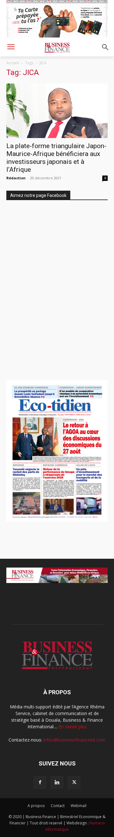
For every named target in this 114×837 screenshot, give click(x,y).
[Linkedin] (57, 782)
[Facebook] (40, 782)
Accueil (12, 63)
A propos (36, 805)
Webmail (78, 805)
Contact (58, 805)
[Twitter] (74, 782)
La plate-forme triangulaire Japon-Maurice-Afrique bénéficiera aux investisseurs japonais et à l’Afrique (56, 157)
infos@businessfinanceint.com (74, 740)
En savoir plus (73, 727)
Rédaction (16, 178)
